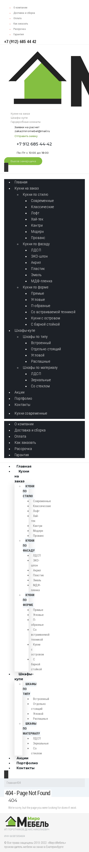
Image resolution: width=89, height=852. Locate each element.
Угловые (38, 299)
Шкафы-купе (24, 330)
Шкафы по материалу (40, 367)
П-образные (40, 305)
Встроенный (41, 342)
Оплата (17, 18)
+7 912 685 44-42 (34, 144)
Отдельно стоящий (46, 349)
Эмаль (36, 274)
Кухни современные (30, 413)
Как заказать (20, 23)
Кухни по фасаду (36, 243)
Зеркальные (41, 379)
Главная (20, 182)
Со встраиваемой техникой (53, 311)
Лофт (35, 213)
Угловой (37, 355)
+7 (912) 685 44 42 (20, 41)
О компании (20, 7)
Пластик (38, 268)
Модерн (37, 231)
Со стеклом (40, 386)
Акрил (36, 262)
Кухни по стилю (35, 194)
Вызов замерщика (23, 161)
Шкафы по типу (35, 336)
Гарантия (18, 34)
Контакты (22, 404)
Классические (42, 206)
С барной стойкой (45, 324)
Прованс (38, 237)
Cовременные (42, 200)
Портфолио (23, 398)
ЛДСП (36, 250)
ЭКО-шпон (39, 256)
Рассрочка (19, 28)
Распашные (40, 361)
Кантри (37, 225)
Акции (19, 392)
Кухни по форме (35, 287)
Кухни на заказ (26, 188)
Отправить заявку (26, 136)
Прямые (37, 293)
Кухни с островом (45, 318)
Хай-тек (37, 219)
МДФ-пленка (41, 281)
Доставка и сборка (24, 12)
